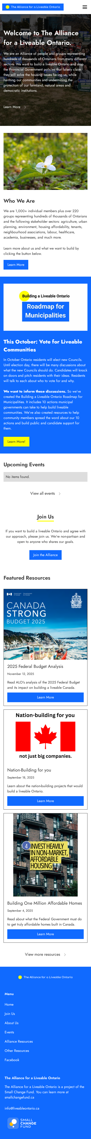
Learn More (16, 264)
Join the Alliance (45, 554)
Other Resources (17, 1050)
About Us (11, 1022)
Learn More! (16, 441)
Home (9, 1004)
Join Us (10, 1013)
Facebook (12, 1059)
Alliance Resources (19, 1041)
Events (9, 1032)
